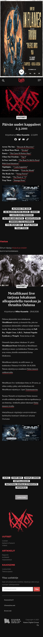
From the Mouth (28, 170)
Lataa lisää (21, 497)
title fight (31, 225)
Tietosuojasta (7, 571)
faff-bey (17, 478)
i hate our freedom (22, 215)
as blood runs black (16, 212)
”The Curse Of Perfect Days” (20, 153)
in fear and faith (13, 218)
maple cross (32, 478)
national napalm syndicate (21, 484)
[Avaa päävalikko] (39, 80)
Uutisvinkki (6, 569)
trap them (21, 228)
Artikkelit (5, 557)
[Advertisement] (21, 455)
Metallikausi (21, 481)
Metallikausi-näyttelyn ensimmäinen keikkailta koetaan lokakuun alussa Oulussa (19, 415)
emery (35, 212)
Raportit (5, 555)
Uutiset (21, 117)
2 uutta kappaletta (20, 167)
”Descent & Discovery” (25, 146)
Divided (25, 150)
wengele (21, 487)
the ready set (14, 225)
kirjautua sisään (19, 248)
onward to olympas (21, 222)
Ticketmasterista (31, 389)
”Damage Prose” (19, 180)
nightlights (32, 218)
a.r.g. (6, 478)
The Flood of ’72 (19, 177)
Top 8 (23, 157)
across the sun (21, 209)
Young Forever (21, 173)
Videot (4, 545)
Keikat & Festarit (8, 543)
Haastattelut (7, 560)
